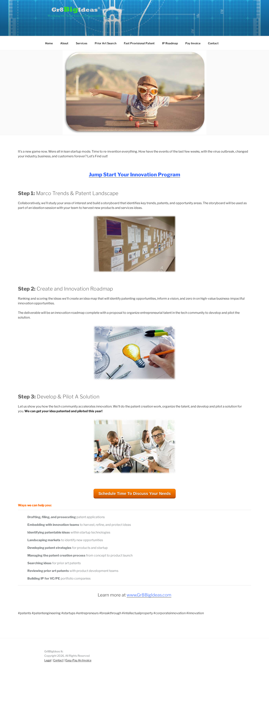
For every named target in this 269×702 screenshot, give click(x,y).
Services (81, 43)
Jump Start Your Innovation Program (134, 174)
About (64, 43)
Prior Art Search (105, 43)
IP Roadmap (170, 43)
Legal (47, 660)
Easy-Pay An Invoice (78, 660)
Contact (213, 43)
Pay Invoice (192, 43)
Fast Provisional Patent (139, 43)
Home (49, 43)
